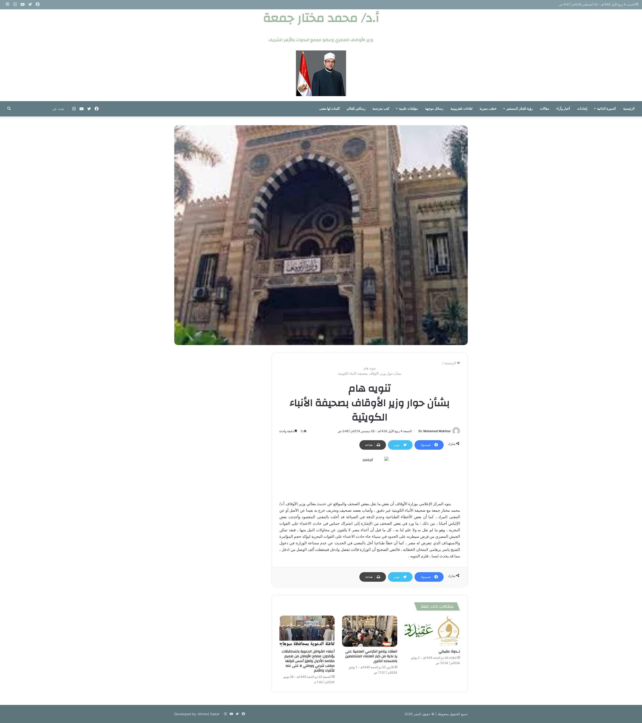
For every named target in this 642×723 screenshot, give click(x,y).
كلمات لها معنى (329, 108)
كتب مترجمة (380, 108)
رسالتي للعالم (356, 108)
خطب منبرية (488, 108)
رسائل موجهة (434, 108)
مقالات (544, 108)
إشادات (582, 108)
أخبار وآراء (563, 108)
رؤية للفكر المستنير (519, 108)
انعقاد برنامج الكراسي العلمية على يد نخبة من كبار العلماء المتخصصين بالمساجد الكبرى (371, 656)
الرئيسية (629, 108)
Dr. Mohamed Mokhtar (435, 431)
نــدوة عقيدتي (449, 651)
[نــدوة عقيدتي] (432, 631)
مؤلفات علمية (408, 108)
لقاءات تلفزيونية (461, 108)
